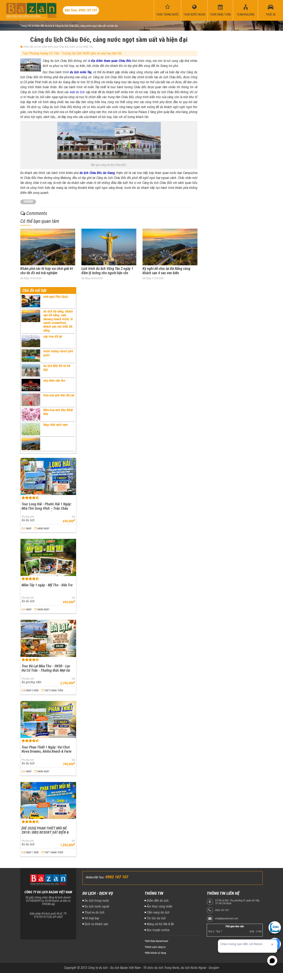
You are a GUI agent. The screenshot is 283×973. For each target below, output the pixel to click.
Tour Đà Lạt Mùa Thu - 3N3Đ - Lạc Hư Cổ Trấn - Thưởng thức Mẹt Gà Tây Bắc (46, 670)
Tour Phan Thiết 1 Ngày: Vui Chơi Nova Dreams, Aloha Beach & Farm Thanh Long (46, 751)
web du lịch (77, 92)
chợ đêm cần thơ (54, 381)
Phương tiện (28, 516)
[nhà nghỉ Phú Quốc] (31, 301)
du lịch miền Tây (80, 72)
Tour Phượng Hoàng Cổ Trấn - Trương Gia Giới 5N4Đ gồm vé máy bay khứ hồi (72, 53)
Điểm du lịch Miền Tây (81, 46)
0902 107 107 (222, 910)
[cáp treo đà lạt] (31, 341)
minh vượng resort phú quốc (58, 353)
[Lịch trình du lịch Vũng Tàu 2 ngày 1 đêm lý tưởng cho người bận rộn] (108, 247)
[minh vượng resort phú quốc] (31, 355)
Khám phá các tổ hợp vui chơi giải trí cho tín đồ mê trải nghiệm (46, 270)
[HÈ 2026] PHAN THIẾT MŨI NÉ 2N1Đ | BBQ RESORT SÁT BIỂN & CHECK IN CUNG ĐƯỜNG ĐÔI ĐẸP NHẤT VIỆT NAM (46, 834)
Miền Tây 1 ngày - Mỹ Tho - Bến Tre (47, 585)
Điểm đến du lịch (32, 46)
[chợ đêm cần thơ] (31, 385)
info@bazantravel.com (226, 918)
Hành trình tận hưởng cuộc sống (23, 16)
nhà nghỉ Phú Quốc (55, 297)
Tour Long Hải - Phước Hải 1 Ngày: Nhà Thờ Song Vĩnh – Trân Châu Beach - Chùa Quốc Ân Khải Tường (47, 508)
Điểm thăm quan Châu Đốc (55, 46)
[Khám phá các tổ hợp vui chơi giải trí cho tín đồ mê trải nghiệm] (47, 247)
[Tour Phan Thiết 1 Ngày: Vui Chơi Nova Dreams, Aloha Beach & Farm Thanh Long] (48, 719)
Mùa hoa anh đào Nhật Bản (58, 412)
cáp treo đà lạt (52, 336)
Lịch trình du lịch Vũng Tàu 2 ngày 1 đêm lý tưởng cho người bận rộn (107, 270)
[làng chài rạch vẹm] (31, 429)
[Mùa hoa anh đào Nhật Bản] (31, 414)
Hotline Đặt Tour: (95, 877)
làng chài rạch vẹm (55, 425)
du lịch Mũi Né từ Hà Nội (56, 368)
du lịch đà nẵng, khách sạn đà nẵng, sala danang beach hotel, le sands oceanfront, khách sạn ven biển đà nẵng (58, 320)
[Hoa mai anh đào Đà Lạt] (31, 400)
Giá (73, 516)
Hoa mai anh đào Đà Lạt (58, 395)
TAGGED (28, 201)
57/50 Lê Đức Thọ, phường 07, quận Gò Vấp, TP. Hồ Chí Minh (237, 902)
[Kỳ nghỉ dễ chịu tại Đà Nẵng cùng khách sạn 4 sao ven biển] (170, 247)
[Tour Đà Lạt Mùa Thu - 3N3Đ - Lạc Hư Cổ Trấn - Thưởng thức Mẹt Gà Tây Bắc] (48, 638)
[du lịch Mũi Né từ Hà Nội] (31, 370)
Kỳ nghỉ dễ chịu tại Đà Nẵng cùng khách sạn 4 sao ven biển (166, 270)
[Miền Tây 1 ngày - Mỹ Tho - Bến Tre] (48, 557)
